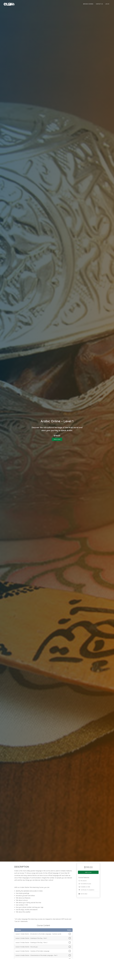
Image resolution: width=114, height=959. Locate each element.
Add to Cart (57, 439)
